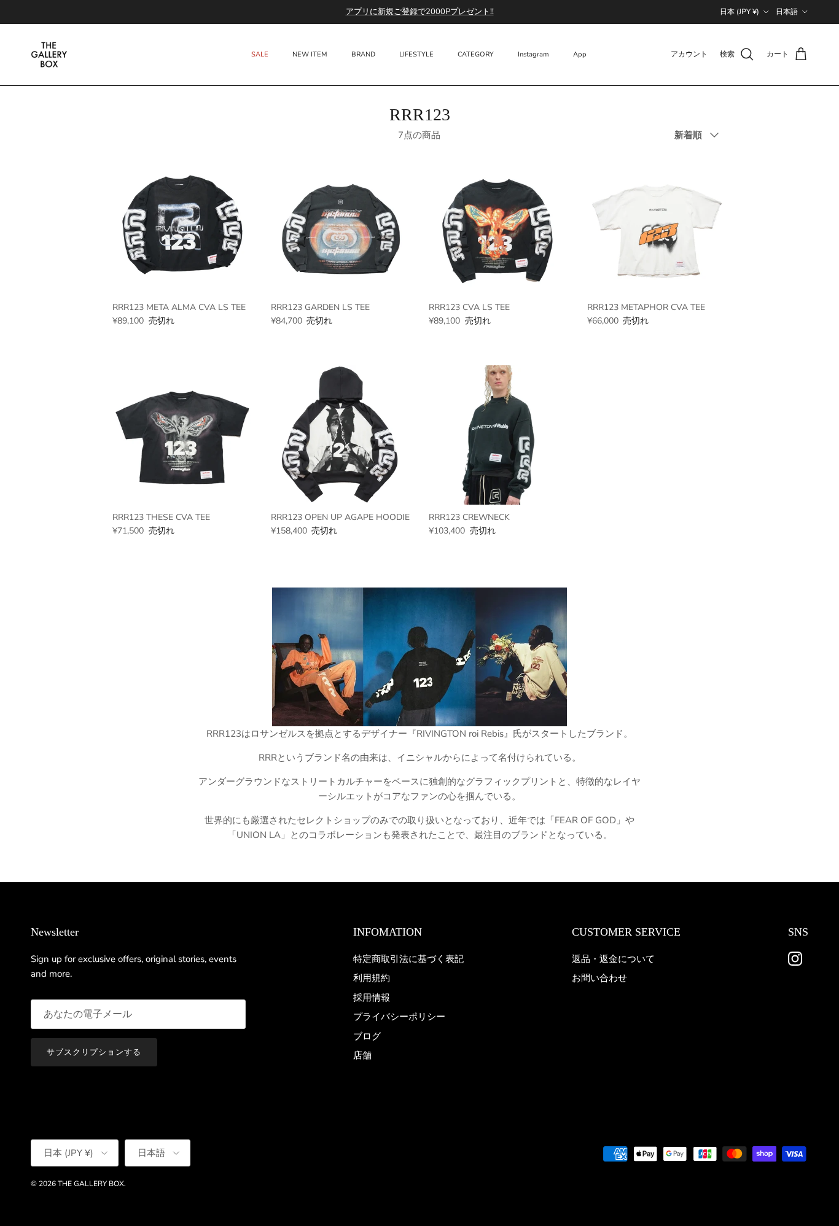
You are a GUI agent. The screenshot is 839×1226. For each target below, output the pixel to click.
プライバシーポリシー (399, 1017)
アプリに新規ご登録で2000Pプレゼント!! (420, 11)
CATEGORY (476, 54)
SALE (259, 54)
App (580, 54)
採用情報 (371, 997)
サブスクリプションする (94, 1052)
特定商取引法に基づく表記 (408, 959)
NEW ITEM (309, 54)
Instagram (533, 54)
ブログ (367, 1036)
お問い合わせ (599, 978)
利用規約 (371, 978)
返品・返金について (613, 959)
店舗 (362, 1055)
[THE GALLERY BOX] (49, 54)
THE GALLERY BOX (91, 1184)
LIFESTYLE (416, 54)
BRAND (363, 54)
